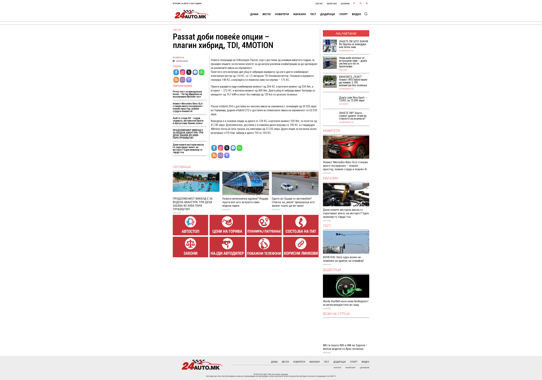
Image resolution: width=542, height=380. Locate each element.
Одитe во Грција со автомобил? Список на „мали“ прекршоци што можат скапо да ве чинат (293, 202)
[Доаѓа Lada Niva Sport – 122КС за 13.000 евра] (330, 100)
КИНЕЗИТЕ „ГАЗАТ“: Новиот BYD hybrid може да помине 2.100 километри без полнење (353, 81)
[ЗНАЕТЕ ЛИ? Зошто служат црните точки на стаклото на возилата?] (330, 117)
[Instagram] (360, 3)
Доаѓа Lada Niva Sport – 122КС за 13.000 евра (353, 99)
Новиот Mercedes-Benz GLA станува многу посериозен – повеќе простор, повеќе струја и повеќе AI (188, 107)
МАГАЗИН (343, 70)
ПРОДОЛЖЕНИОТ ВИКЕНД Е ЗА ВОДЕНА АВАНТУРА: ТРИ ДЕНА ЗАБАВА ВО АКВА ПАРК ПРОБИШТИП (188, 134)
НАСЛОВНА (343, 104)
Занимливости (346, 51)
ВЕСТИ (177, 30)
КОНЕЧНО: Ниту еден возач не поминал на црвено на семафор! (343, 258)
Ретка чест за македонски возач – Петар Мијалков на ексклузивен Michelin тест (187, 94)
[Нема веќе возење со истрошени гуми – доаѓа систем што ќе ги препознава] (330, 62)
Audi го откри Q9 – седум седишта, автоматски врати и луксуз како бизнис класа (188, 121)
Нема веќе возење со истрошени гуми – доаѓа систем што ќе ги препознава (353, 62)
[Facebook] (354, 3)
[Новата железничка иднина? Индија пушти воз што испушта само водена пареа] (245, 183)
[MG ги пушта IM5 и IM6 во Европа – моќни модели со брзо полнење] (346, 330)
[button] (365, 13)
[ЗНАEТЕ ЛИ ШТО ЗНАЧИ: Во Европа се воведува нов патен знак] (330, 46)
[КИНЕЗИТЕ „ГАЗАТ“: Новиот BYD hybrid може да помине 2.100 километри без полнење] (330, 81)
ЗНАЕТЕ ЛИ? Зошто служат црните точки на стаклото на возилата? (352, 115)
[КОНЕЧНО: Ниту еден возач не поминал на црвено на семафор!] (346, 242)
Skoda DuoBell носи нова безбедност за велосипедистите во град (346, 303)
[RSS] (366, 3)
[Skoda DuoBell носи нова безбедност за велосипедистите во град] (346, 286)
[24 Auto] (192, 14)
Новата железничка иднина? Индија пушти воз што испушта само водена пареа (245, 202)
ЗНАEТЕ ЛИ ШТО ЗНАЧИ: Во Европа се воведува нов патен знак (354, 44)
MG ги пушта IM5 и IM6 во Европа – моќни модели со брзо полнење (345, 347)
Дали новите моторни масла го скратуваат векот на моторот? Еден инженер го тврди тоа (188, 148)
